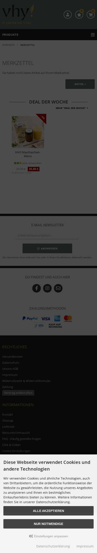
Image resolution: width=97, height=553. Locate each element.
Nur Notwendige (48, 524)
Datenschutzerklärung (53, 546)
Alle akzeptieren (48, 511)
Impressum (85, 546)
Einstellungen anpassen (50, 536)
